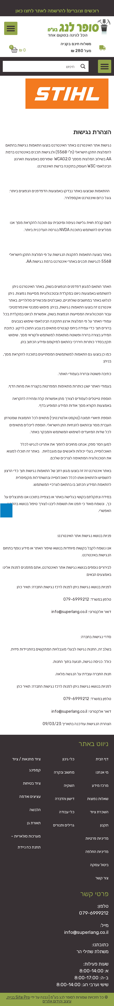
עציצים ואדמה (30, 796)
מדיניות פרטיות (97, 838)
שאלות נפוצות (97, 798)
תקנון (104, 825)
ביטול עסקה (99, 865)
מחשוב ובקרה (64, 772)
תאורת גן (34, 823)
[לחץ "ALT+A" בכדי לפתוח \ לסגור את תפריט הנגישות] (6, 510)
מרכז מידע (100, 785)
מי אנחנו (102, 772)
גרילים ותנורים (63, 825)
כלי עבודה (66, 812)
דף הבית (102, 759)
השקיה (69, 785)
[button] (10, 28)
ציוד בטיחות (32, 783)
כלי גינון (68, 759)
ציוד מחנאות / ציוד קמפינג (26, 764)
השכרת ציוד (99, 812)
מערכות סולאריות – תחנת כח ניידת (26, 842)
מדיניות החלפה (97, 851)
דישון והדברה (64, 798)
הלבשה (35, 809)
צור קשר (101, 878)
